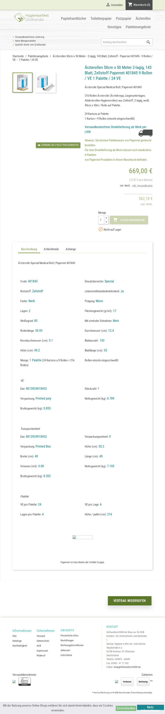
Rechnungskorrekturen (72, 645)
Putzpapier (123, 18)
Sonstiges (114, 27)
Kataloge (17, 640)
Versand (41, 635)
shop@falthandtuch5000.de (127, 667)
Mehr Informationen (150, 707)
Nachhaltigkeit (19, 645)
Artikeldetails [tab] (51, 249)
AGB (39, 645)
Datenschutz (43, 640)
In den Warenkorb (129, 219)
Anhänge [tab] (71, 249)
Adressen (65, 650)
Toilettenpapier (101, 18)
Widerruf (41, 655)
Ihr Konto (67, 630)
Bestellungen (67, 640)
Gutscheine (66, 655)
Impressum (42, 650)
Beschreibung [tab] (29, 249)
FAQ (14, 635)
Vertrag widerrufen (129, 601)
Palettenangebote (138, 27)
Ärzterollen (143, 18)
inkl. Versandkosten (142, 185)
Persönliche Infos (69, 635)
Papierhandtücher (73, 18)
